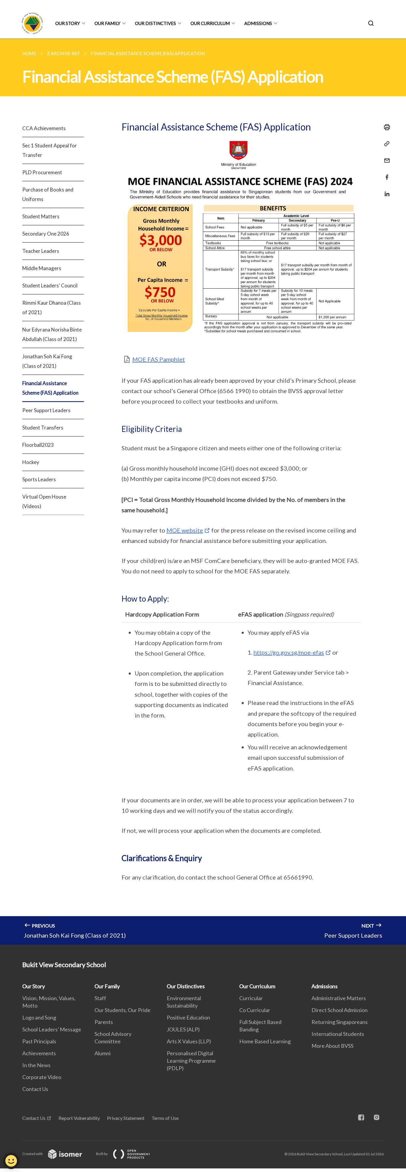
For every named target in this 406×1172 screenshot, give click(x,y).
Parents (104, 1022)
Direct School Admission (339, 1010)
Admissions (258, 23)
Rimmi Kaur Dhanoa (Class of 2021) (51, 307)
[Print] (385, 127)
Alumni (103, 1053)
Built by (102, 1153)
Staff (100, 998)
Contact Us (35, 1089)
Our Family (107, 23)
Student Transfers (42, 427)
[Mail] (385, 157)
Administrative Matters (338, 998)
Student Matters (40, 216)
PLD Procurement (42, 172)
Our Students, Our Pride (122, 1010)
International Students (337, 1034)
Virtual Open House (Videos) (44, 501)
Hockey (30, 462)
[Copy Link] (385, 144)
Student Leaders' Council (50, 285)
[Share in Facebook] (385, 173)
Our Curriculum (210, 23)
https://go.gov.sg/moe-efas (289, 652)
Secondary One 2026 (45, 234)
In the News (36, 1065)
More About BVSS (332, 1045)
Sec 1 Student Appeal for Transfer (49, 150)
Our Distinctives (155, 23)
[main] (203, 491)
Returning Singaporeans (339, 1022)
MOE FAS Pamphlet (158, 359)
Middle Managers (41, 268)
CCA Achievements (44, 128)
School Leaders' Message (51, 1029)
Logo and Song (39, 1017)
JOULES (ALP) (183, 1029)
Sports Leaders (39, 479)
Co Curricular (254, 1010)
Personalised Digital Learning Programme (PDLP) (191, 1060)
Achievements (39, 1053)
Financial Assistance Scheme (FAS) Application (50, 388)
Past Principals (39, 1041)
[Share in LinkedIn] (385, 190)
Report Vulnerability (79, 1118)
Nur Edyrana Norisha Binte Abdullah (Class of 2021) (52, 334)
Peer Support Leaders (46, 410)
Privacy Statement (125, 1118)
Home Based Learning (265, 1041)
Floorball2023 (38, 445)
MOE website (184, 530)
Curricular (251, 998)
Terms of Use (165, 1118)
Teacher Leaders (40, 251)
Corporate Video (41, 1077)
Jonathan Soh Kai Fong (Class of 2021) (47, 361)
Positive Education (188, 1017)
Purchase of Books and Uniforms (47, 194)
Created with (32, 1153)
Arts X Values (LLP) (189, 1041)
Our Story (67, 23)
